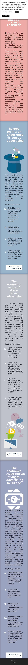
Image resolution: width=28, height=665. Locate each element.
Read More (4, 12)
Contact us (14, 662)
